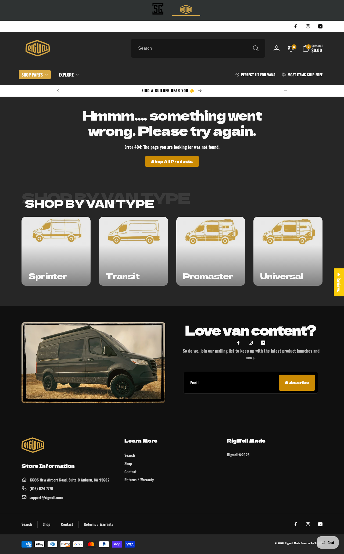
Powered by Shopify (311, 543)
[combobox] (198, 48)
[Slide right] (285, 90)
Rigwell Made (292, 543)
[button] (312, 48)
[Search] (255, 48)
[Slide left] (58, 90)
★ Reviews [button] (339, 282)
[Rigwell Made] (33, 451)
